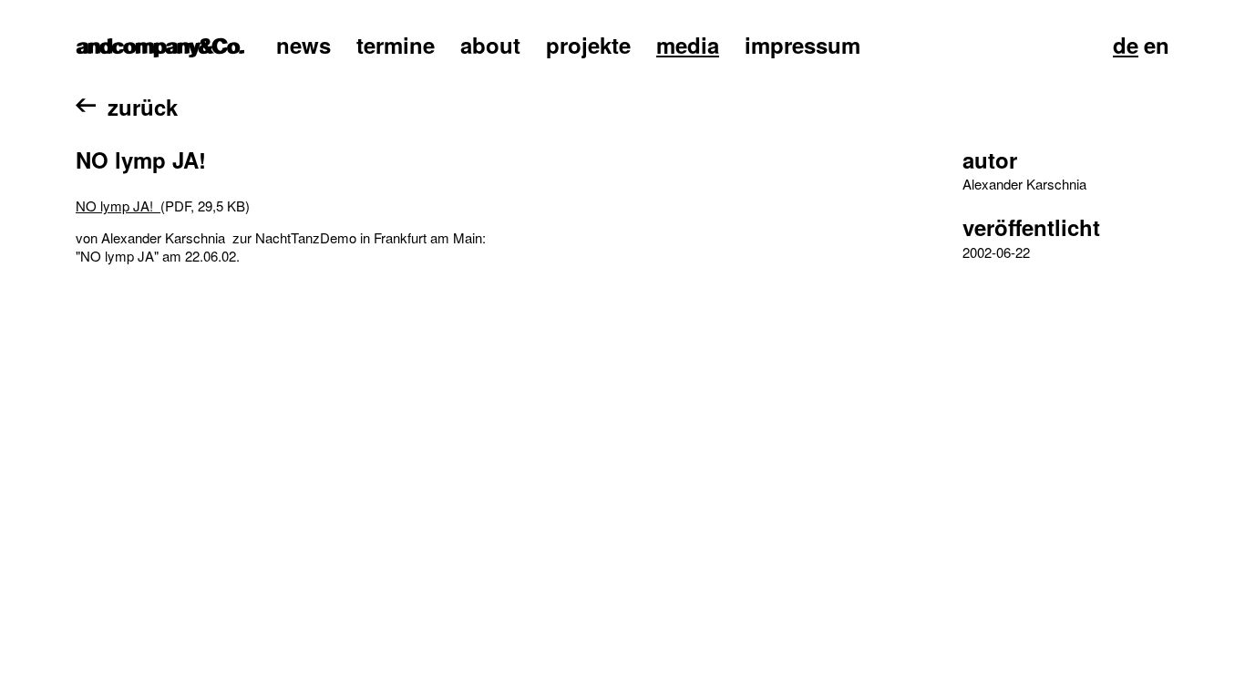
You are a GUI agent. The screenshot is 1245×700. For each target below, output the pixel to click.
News (303, 44)
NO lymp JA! (118, 205)
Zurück (143, 106)
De (1125, 44)
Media (687, 44)
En (1156, 44)
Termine (395, 44)
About (490, 44)
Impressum (802, 44)
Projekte (588, 44)
